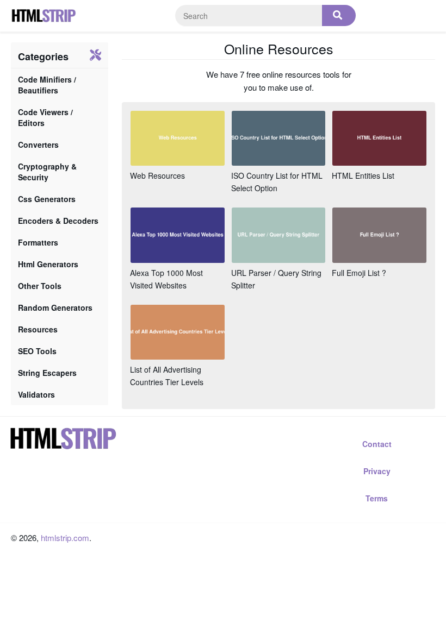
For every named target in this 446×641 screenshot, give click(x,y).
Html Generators (48, 264)
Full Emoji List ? (359, 272)
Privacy (377, 471)
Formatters (38, 242)
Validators (36, 394)
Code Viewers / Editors (45, 117)
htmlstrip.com (65, 537)
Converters (38, 144)
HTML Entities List (363, 175)
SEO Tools (37, 350)
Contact (377, 443)
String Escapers (47, 372)
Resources (38, 329)
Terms (377, 498)
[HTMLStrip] (43, 16)
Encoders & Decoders (58, 220)
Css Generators (47, 198)
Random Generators (55, 307)
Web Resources (157, 175)
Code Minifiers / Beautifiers (47, 85)
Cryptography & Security (47, 172)
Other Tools (39, 285)
